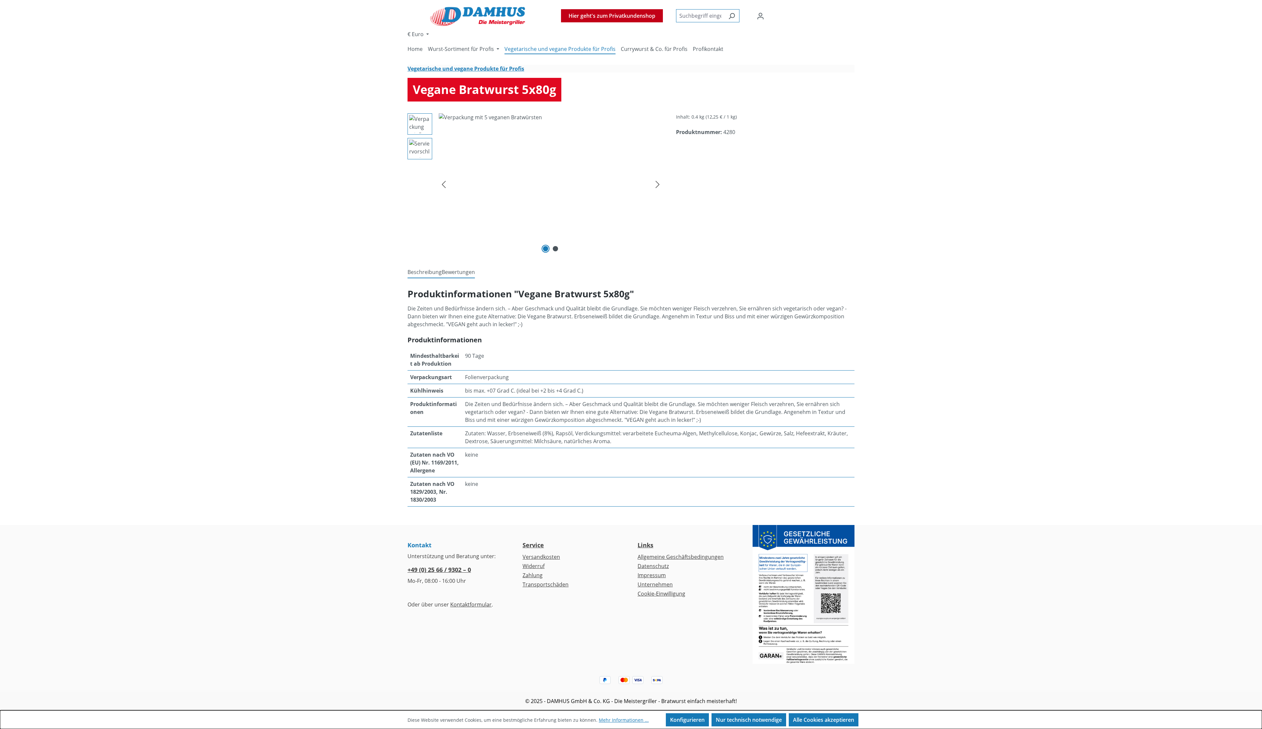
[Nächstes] (658, 184)
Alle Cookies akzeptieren (823, 719)
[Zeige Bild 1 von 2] (545, 248)
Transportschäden (546, 584)
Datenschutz (653, 566)
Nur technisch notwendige (749, 719)
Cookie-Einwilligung (661, 593)
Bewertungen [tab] (458, 272)
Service (533, 545)
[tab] (425, 272)
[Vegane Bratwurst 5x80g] (551, 184)
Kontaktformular (471, 604)
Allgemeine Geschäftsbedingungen (681, 556)
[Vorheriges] (444, 184)
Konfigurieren (687, 719)
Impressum (652, 575)
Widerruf (534, 566)
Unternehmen (655, 584)
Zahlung (533, 575)
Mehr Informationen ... (624, 720)
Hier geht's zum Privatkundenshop (612, 15)
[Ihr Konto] (760, 15)
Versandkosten (541, 556)
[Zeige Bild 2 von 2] (555, 248)
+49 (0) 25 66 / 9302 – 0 (439, 570)
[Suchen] (731, 15)
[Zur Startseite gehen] (478, 16)
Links (645, 545)
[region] (535, 184)
